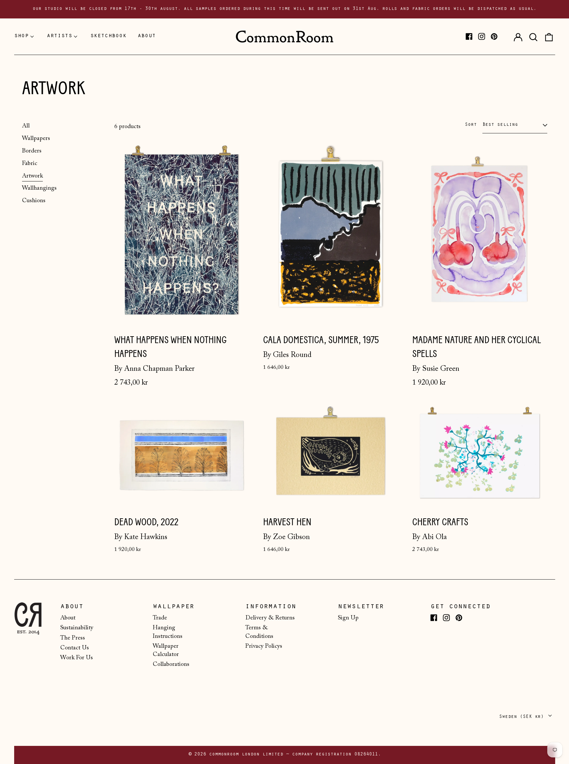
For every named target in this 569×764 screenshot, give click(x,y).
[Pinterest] (494, 36)
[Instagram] (481, 36)
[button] (533, 36)
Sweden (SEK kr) (523, 717)
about (147, 36)
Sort (471, 125)
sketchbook (108, 36)
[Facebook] (469, 36)
